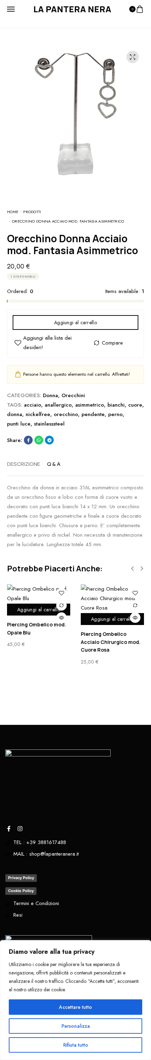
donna (14, 414)
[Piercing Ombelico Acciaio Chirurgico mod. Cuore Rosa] (112, 598)
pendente (93, 414)
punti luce (19, 424)
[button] (132, 568)
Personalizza (75, 1026)
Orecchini (73, 395)
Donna (50, 395)
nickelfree (38, 414)
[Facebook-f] (8, 828)
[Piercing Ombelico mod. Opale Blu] (38, 593)
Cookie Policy (21, 890)
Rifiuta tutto (75, 1044)
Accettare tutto (75, 1007)
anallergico (58, 405)
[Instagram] (20, 828)
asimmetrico (89, 405)
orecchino (66, 414)
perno (115, 414)
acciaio (32, 405)
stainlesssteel (49, 424)
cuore (135, 405)
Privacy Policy (21, 877)
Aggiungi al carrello (75, 322)
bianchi (116, 405)
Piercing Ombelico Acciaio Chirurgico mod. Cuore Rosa (110, 642)
